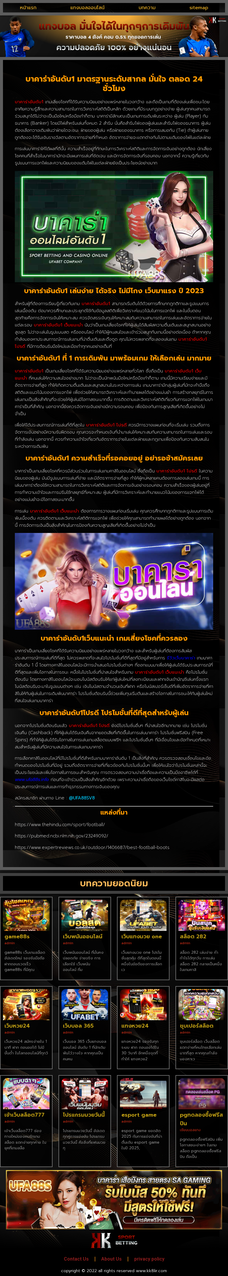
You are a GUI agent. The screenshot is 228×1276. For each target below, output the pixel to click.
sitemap (198, 7)
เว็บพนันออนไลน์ (82, 936)
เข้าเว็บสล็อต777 (24, 1115)
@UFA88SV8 (82, 798)
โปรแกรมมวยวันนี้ (84, 1115)
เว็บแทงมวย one (141, 936)
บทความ (147, 7)
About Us (111, 1259)
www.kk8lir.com (151, 1271)
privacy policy (149, 1259)
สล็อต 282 (193, 936)
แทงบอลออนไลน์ (87, 7)
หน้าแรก (28, 7)
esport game (138, 1115)
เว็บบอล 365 (78, 1026)
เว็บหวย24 (17, 1026)
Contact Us (76, 1259)
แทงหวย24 (135, 1026)
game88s (17, 936)
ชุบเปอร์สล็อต (196, 1026)
